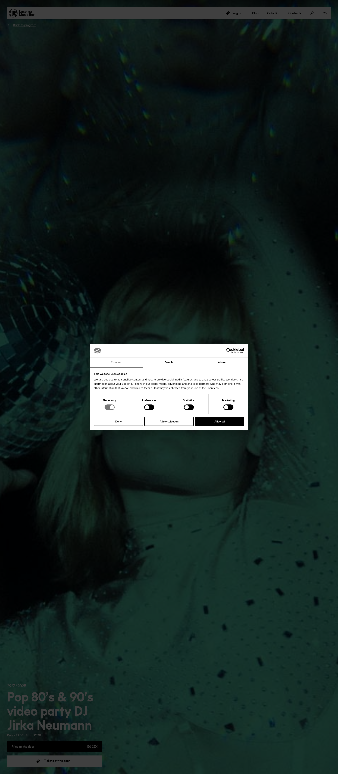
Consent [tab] (116, 362)
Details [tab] (169, 362)
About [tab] (222, 362)
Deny (118, 421)
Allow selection (169, 421)
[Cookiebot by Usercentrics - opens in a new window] (229, 350)
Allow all (219, 421)
